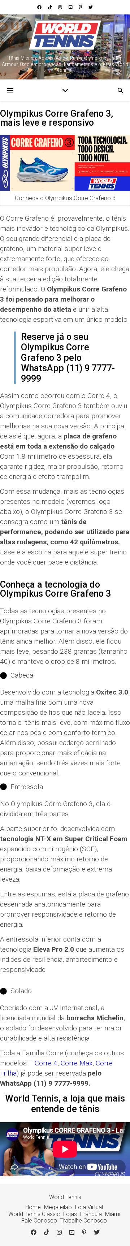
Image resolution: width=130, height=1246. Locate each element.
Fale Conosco (39, 1220)
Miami (112, 1214)
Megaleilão (58, 1207)
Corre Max (76, 1063)
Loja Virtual (89, 1207)
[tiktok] (50, 7)
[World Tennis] (65, 35)
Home (33, 1207)
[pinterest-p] (81, 7)
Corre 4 (46, 1063)
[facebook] (40, 7)
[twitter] (90, 7)
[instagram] (60, 7)
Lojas (70, 1214)
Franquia (91, 1214)
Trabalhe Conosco (83, 1220)
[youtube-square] (71, 7)
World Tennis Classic (34, 1214)
